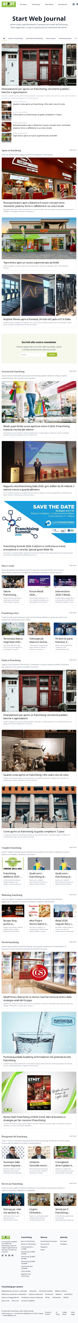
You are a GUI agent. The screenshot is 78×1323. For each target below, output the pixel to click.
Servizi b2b (5, 1301)
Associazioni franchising (34, 38)
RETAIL (47, 1297)
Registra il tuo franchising (26, 1275)
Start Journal (62, 4)
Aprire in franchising (15, 38)
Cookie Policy (64, 1313)
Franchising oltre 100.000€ (27, 1267)
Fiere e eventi (50, 38)
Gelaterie (59, 1294)
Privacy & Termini (48, 1313)
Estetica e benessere (36, 1294)
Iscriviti (52, 355)
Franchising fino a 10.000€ (27, 1248)
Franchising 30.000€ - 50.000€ (28, 1258)
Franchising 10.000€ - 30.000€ (28, 1253)
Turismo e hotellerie (28, 1301)
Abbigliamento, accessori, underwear (14, 1291)
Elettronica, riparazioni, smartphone (14, 1294)
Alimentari (33, 1291)
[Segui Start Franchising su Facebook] (6, 1255)
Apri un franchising (27, 1241)
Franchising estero (65, 38)
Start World (49, 4)
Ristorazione (56, 1297)
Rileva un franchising (28, 1244)
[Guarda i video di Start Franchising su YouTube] (12, 1255)
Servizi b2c (15, 1301)
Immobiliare (68, 1294)
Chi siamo (23, 4)
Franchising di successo (49, 1241)
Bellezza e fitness (61, 1291)
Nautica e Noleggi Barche (10, 1297)
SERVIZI (65, 1297)
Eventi (43, 1250)
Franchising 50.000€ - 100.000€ (28, 1262)
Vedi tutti (72, 150)
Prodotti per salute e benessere (32, 1297)
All (4, 38)
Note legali (73, 1313)
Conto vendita (26, 1271)
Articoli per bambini (46, 1291)
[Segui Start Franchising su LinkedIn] (9, 1255)
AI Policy (58, 1313)
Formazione (49, 1294)
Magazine (44, 1247)
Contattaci (63, 1244)
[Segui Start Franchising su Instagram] (73, 4)
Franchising (36, 4)
